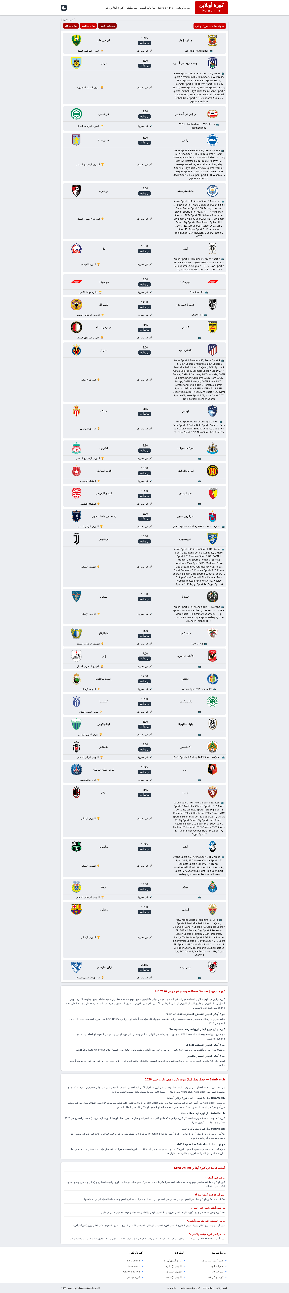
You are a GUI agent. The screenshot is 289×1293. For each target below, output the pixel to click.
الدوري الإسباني (174, 1277)
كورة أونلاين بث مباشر (212, 1260)
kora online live (131, 1271)
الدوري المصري (174, 1271)
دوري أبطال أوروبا (173, 1260)
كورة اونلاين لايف (215, 1277)
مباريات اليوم (148, 8)
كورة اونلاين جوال (113, 8)
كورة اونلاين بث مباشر (190, 1287)
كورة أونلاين (183, 8)
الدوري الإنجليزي (173, 1266)
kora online (165, 8)
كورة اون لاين (133, 1277)
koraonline (134, 1266)
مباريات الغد (217, 1271)
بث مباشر (131, 8)
